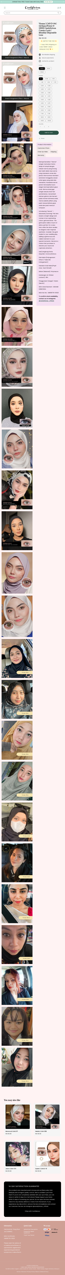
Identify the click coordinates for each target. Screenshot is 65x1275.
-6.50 (48, 110)
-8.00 (42, 117)
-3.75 (48, 96)
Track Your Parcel (29, 1235)
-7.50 (48, 113)
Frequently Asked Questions (29, 1232)
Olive (48, 68)
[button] (4, 7)
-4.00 (42, 99)
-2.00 (42, 85)
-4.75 (48, 103)
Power (41, 76)
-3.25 (48, 92)
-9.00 (42, 120)
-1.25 (42, 82)
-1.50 (48, 82)
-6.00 (42, 110)
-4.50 (42, 103)
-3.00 (42, 92)
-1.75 (55, 82)
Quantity (41, 124)
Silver (42, 72)
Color (40, 65)
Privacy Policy (31, 1271)
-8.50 (48, 117)
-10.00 (49, 120)
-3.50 (42, 96)
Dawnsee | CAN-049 (14, 1270)
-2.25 (48, 85)
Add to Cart (49, 132)
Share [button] (42, 138)
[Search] (58, 12)
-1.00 (53, 78)
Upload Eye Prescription (31, 1229)
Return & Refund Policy (42, 1271)
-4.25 (48, 99)
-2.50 (42, 89)
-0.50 (46, 78)
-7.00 (42, 113)
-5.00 (42, 106)
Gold (42, 68)
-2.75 (48, 89)
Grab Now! (48, 2)
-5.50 (48, 106)
